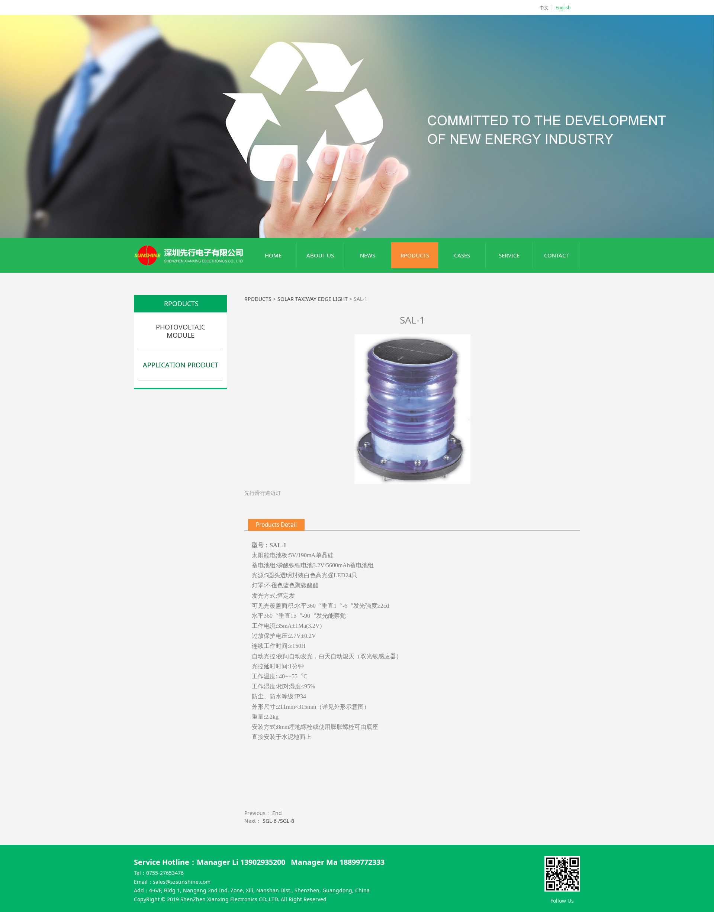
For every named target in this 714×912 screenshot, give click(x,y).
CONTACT (556, 255)
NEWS (367, 255)
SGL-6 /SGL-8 (278, 820)
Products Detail (276, 525)
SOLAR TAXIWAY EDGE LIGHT (312, 298)
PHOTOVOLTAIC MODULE (180, 331)
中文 (544, 7)
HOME (273, 255)
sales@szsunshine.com (181, 881)
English (563, 7)
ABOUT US (320, 255)
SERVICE (509, 255)
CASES (462, 255)
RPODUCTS (415, 255)
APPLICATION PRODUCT (180, 364)
